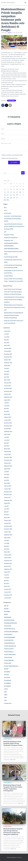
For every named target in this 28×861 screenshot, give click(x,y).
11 (20, 189)
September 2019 (8, 569)
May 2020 (6, 546)
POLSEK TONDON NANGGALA (11, 666)
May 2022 (6, 477)
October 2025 (7, 359)
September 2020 (8, 534)
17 (17, 192)
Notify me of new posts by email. (10, 158)
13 (4, 192)
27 (4, 197)
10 (17, 189)
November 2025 (8, 357)
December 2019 (8, 560)
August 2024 (7, 400)
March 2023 (7, 448)
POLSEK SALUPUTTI (9, 648)
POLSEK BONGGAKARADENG (11, 631)
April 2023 (6, 445)
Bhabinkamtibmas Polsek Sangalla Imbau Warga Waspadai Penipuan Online (12, 743)
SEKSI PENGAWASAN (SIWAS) (11, 248)
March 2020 (7, 552)
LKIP (5, 231)
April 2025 (6, 377)
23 (14, 195)
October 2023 (7, 428)
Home (5, 210)
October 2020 (7, 532)
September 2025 (8, 362)
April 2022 (6, 480)
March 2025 (7, 379)
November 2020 (8, 529)
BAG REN (6, 608)
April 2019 (6, 583)
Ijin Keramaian (7, 213)
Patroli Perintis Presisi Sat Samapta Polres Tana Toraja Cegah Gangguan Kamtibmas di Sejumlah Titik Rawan (13, 292)
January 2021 (7, 523)
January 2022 (7, 488)
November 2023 (8, 425)
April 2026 (6, 342)
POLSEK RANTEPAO (9, 640)
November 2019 (8, 563)
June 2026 (6, 337)
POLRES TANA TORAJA (9, 628)
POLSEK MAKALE (8, 634)
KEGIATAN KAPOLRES (9, 620)
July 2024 (6, 402)
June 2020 (6, 543)
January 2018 (7, 597)
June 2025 (6, 371)
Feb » (8, 200)
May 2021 (6, 511)
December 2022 (8, 457)
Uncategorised (7, 703)
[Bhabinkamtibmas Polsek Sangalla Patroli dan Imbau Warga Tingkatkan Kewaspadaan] (14, 772)
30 (14, 197)
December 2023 (8, 423)
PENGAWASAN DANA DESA (10, 623)
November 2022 (8, 460)
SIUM (5, 691)
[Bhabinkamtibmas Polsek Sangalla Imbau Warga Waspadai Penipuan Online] (14, 728)
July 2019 (6, 575)
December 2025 (8, 354)
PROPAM (6, 669)
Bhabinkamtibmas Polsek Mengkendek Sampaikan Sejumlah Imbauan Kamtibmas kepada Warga (13, 315)
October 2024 (7, 394)
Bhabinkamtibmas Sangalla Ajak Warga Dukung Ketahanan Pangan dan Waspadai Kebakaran (13, 831)
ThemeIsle (19, 857)
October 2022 (7, 463)
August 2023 (7, 434)
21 (8, 195)
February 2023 (7, 451)
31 (17, 197)
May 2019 (6, 580)
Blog (5, 207)
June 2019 (6, 577)
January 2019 (7, 592)
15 (11, 192)
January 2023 (7, 454)
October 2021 (7, 497)
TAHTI (5, 700)
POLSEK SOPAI (7, 663)
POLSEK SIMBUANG (9, 660)
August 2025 (7, 365)
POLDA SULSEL (7, 626)
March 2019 (7, 586)
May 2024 (6, 408)
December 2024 (8, 388)
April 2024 (6, 411)
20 (4, 195)
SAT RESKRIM (7, 683)
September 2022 (8, 466)
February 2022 (7, 486)
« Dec (4, 200)
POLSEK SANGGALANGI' (10, 654)
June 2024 (6, 405)
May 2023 (6, 443)
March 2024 (7, 414)
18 (20, 192)
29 (11, 197)
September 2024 (8, 397)
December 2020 (8, 526)
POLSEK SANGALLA (11, 100)
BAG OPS (6, 605)
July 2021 (6, 506)
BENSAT (6, 614)
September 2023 (8, 431)
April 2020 (6, 549)
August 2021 (7, 503)
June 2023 (6, 440)
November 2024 (8, 391)
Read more (12, 759)
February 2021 (7, 520)
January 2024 (7, 420)
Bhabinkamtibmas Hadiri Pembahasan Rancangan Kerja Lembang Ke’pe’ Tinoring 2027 (14, 307)
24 (17, 195)
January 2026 (7, 351)
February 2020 (7, 554)
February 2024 (7, 417)
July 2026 (6, 334)
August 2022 (7, 468)
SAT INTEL (6, 674)
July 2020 (6, 540)
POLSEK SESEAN (8, 657)
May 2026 (6, 339)
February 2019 (7, 589)
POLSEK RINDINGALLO (9, 643)
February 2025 (7, 382)
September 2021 (8, 500)
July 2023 (6, 437)
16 (14, 192)
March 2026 (7, 345)
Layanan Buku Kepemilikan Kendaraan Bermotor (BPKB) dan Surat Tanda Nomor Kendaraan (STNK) (14, 226)
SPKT (5, 697)
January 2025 (7, 385)
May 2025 (6, 374)
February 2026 (7, 348)
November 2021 (8, 494)
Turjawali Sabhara (8, 275)
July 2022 (6, 471)
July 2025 (6, 368)
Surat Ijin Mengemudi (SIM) (10, 257)
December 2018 (8, 595)
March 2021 (7, 517)
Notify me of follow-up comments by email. (12, 155)
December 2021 (8, 491)
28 (8, 197)
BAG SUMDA (7, 611)
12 (23, 189)
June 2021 (6, 509)
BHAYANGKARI (7, 617)
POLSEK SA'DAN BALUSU (10, 646)
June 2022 (6, 474)
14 (8, 192)
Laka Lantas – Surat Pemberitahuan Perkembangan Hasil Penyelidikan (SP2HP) (12, 219)
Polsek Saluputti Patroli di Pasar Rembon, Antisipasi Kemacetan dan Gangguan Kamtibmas (14, 300)
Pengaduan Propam (9, 234)
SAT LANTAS (7, 677)
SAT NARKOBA (7, 680)
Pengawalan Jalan (8, 240)
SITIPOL (6, 689)
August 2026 (7, 331)
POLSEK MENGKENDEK (9, 637)
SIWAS (5, 694)
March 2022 (7, 483)
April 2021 (6, 514)
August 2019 (7, 572)
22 (11, 195)
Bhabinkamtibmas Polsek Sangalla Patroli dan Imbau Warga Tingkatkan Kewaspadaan (12, 788)
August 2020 (7, 537)
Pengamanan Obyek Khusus (11, 237)
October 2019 (7, 566)
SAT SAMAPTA (7, 686)
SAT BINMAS (7, 671)
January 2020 (7, 557)
